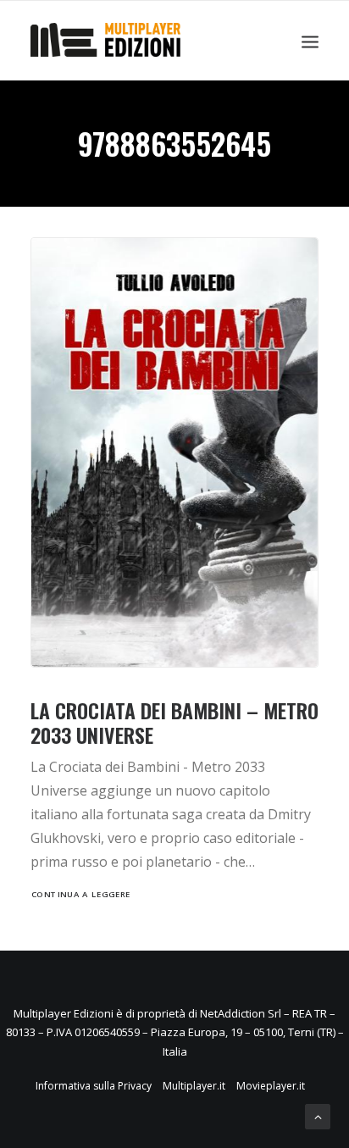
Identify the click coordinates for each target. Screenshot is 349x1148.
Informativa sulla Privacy (94, 1086)
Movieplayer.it (270, 1086)
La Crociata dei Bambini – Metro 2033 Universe (174, 722)
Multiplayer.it (194, 1086)
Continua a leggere (80, 895)
